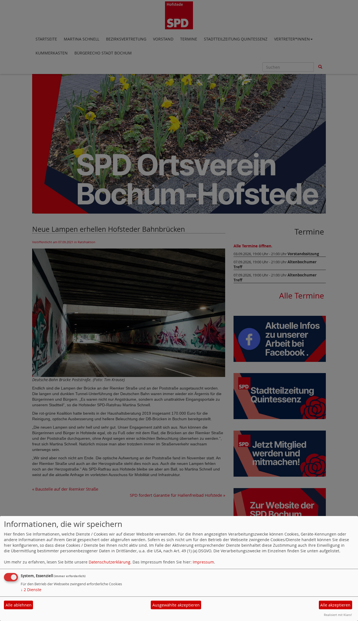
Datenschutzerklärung (109, 562)
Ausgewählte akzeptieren (176, 605)
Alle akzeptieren (335, 605)
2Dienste (31, 589)
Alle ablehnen (19, 605)
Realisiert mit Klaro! (338, 615)
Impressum (203, 562)
